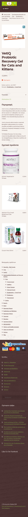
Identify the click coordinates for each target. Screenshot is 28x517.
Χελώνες (5, 332)
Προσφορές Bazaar (8, 308)
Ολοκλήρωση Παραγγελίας (10, 377)
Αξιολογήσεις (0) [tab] (6, 99)
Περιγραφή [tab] (5, 95)
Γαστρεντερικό (10, 282)
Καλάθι (5, 374)
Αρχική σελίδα (7, 14)
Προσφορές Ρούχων (8, 313)
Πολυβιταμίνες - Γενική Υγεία (14, 87)
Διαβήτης (9, 284)
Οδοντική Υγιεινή (11, 290)
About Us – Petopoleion (10, 362)
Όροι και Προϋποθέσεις (10, 380)
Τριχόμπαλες (10, 295)
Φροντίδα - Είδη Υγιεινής (9, 267)
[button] (24, 27)
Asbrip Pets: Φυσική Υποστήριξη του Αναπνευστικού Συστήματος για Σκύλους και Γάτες (15, 417)
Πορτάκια (6, 319)
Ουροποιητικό (10, 297)
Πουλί (5, 305)
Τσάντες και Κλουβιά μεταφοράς (11, 327)
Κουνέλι (5, 303)
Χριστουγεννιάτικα (8, 321)
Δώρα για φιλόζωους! (9, 329)
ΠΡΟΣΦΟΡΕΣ (7, 324)
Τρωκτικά (6, 316)
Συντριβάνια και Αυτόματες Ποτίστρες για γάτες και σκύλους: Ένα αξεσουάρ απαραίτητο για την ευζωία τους (14, 438)
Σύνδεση (6, 389)
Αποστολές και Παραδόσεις (11, 368)
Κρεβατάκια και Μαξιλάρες (10, 311)
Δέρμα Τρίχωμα (11, 287)
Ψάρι (5, 335)
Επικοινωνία (7, 371)
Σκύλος (5, 272)
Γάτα (13, 16)
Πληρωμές (6, 386)
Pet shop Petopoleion (9, 365)
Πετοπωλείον (7, 383)
